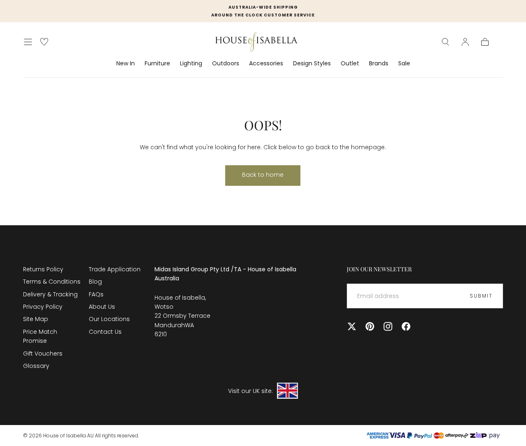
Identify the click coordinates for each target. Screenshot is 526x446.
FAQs (96, 294)
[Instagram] (388, 326)
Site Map (35, 319)
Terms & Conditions (52, 281)
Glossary (36, 366)
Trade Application (115, 269)
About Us (102, 307)
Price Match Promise (40, 336)
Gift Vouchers (42, 353)
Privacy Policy (42, 307)
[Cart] (485, 42)
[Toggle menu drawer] (28, 42)
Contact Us (105, 332)
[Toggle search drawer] (445, 42)
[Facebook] (406, 326)
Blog (95, 281)
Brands (378, 63)
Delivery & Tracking (50, 294)
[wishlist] (44, 41)
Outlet (350, 63)
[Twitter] (352, 326)
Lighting (191, 63)
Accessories (266, 63)
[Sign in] (465, 42)
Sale (404, 63)
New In (125, 63)
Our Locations (109, 319)
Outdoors (225, 63)
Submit (481, 295)
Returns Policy (43, 269)
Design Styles (312, 63)
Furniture (157, 63)
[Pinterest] (370, 326)
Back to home (263, 175)
